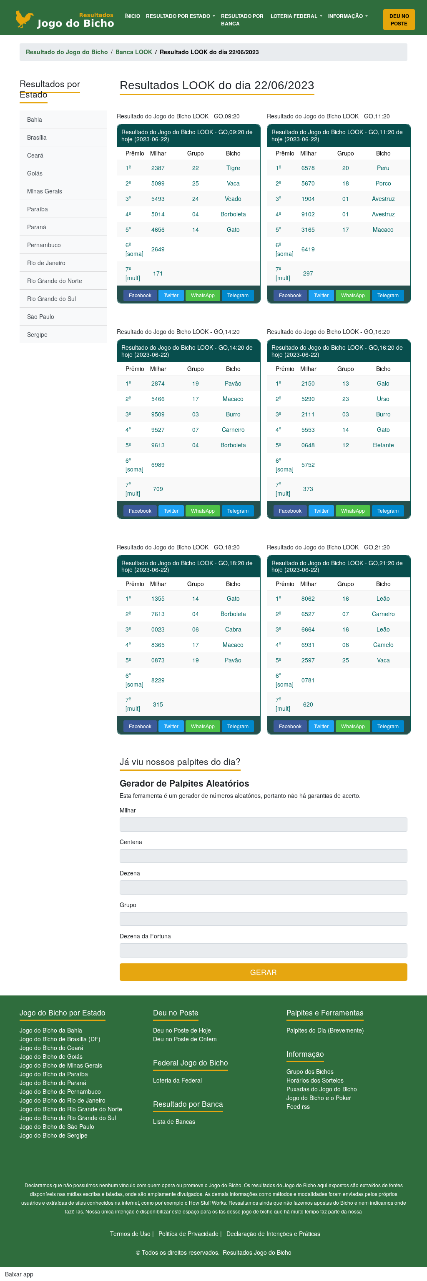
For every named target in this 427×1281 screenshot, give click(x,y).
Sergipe (37, 334)
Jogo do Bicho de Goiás (51, 1056)
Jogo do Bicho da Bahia (51, 1030)
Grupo (128, 904)
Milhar (128, 810)
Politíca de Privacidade (188, 1233)
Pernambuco (44, 245)
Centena (131, 841)
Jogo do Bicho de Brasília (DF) (60, 1039)
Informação (346, 16)
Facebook (140, 294)
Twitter (171, 294)
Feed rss (298, 1106)
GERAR (263, 972)
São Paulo (40, 316)
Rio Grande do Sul (51, 298)
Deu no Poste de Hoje (182, 1030)
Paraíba (37, 209)
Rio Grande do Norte (54, 280)
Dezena (130, 873)
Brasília (37, 137)
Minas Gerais (44, 191)
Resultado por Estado (178, 16)
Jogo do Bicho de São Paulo (57, 1126)
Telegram (238, 294)
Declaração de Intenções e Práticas (273, 1233)
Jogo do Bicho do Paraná (53, 1082)
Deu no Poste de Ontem (185, 1039)
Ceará (35, 155)
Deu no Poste (399, 19)
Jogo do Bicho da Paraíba (54, 1074)
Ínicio (134, 16)
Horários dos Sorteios (315, 1080)
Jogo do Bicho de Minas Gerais (61, 1065)
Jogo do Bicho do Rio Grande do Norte (71, 1109)
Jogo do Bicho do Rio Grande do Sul (68, 1117)
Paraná (36, 227)
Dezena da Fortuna (145, 936)
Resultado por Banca (242, 19)
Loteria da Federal (177, 1080)
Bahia (34, 119)
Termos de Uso (130, 1233)
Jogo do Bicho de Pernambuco (60, 1091)
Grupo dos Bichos (310, 1071)
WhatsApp (203, 294)
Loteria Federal (295, 16)
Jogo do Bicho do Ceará (51, 1047)
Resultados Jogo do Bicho (257, 1252)
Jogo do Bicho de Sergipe (54, 1135)
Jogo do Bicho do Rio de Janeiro (62, 1100)
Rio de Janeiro (46, 262)
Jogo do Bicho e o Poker (318, 1097)
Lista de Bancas (174, 1121)
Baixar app (19, 1274)
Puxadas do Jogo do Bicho (321, 1089)
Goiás (35, 173)
